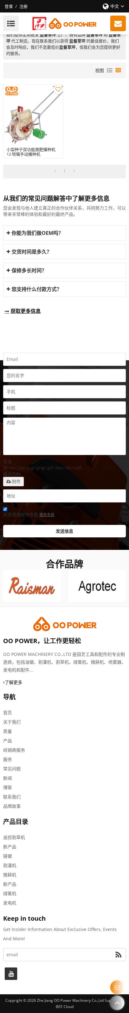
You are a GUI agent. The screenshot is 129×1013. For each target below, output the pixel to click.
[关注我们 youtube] (11, 973)
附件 (16, 481)
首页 (7, 712)
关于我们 (12, 722)
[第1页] (55, 171)
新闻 (7, 778)
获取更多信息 (26, 311)
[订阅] (118, 954)
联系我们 (12, 797)
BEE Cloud (65, 1006)
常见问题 (12, 769)
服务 (7, 759)
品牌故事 (12, 806)
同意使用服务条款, (28, 514)
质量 (7, 731)
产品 (7, 741)
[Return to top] (117, 1003)
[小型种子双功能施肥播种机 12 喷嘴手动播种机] (33, 114)
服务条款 (46, 514)
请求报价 (118, 23)
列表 (109, 70)
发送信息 (64, 531)
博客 (7, 787)
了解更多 (13, 682)
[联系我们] (117, 987)
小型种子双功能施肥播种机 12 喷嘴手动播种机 (31, 152)
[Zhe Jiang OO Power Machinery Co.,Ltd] (64, 23)
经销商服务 (14, 750)
